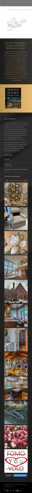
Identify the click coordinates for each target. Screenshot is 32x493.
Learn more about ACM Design (12, 150)
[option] (16, 98)
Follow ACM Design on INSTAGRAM (18, 180)
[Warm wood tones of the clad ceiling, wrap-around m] (16, 364)
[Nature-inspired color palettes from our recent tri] (16, 436)
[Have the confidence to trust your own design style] (16, 461)
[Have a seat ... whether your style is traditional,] (16, 218)
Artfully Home (7, 164)
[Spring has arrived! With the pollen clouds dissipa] (16, 315)
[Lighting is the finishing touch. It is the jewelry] (16, 194)
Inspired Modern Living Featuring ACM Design (15, 169)
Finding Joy (7, 159)
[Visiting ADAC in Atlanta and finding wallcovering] (16, 242)
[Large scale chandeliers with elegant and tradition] (16, 267)
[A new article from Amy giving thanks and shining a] (16, 412)
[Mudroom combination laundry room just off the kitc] (16, 339)
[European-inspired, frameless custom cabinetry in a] (16, 388)
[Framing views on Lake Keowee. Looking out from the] (16, 291)
